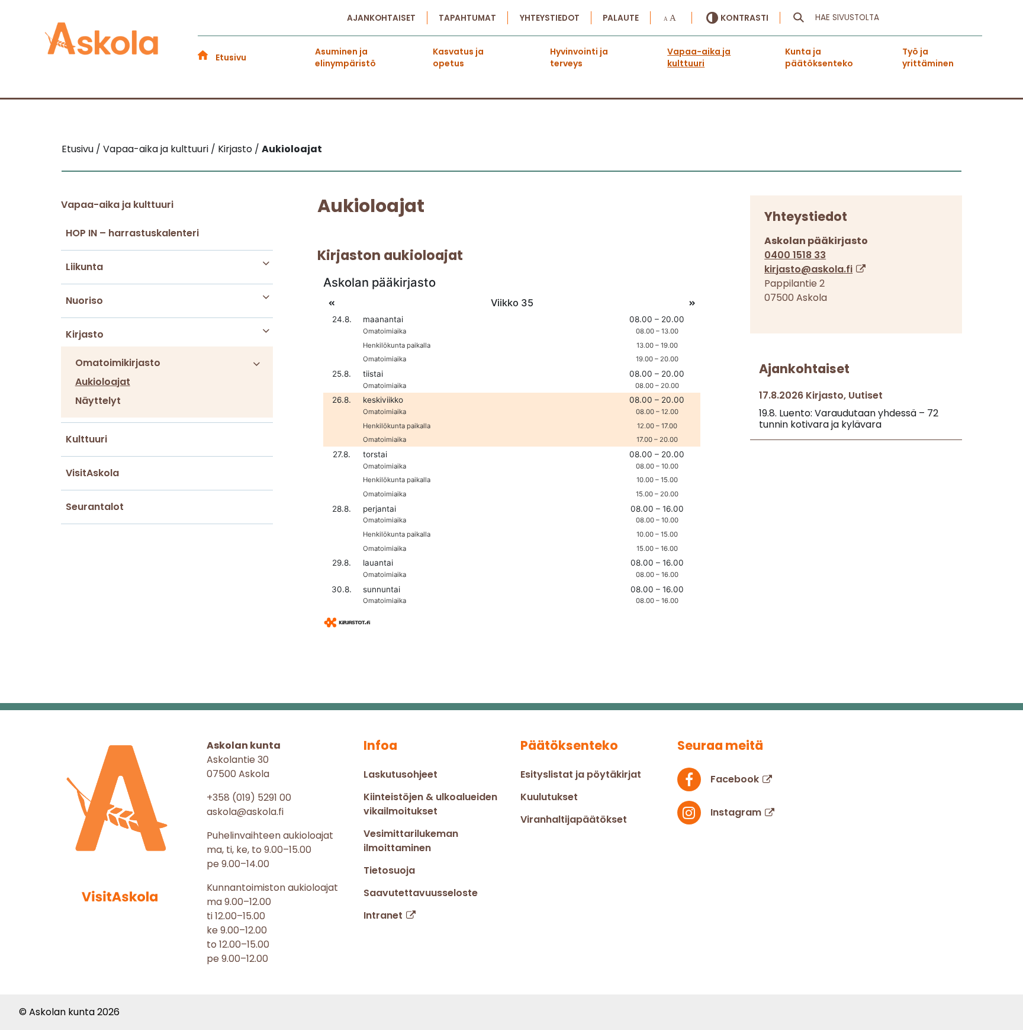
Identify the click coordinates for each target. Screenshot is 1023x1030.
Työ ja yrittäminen (928, 57)
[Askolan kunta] (102, 42)
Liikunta (84, 267)
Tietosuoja (389, 870)
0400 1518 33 (795, 255)
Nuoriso (84, 300)
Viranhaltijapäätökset (573, 819)
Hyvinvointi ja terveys (579, 57)
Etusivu (230, 57)
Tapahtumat (467, 18)
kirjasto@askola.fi (808, 269)
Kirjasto (85, 334)
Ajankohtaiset (381, 18)
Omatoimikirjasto (117, 363)
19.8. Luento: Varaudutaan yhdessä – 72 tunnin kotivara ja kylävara (848, 418)
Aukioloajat (102, 382)
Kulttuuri (86, 439)
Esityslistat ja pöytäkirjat (580, 774)
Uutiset (865, 395)
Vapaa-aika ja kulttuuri (699, 57)
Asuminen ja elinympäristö (345, 57)
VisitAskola (92, 473)
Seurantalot (95, 507)
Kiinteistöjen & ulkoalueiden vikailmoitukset (430, 804)
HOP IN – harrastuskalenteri (132, 233)
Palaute (621, 18)
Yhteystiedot (550, 18)
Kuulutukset (549, 797)
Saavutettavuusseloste (420, 893)
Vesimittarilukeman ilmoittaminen (410, 841)
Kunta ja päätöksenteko (819, 57)
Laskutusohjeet (400, 774)
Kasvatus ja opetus (458, 57)
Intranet (383, 915)
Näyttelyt (98, 400)
